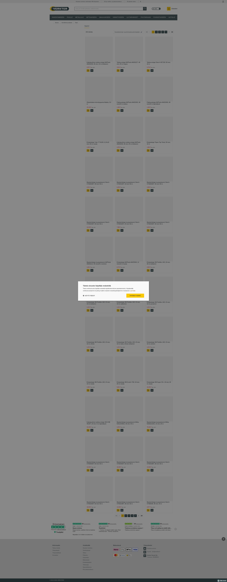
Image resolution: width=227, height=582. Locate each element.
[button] (89, 296)
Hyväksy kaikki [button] (135, 295)
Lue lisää (132, 290)
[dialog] (113, 291)
